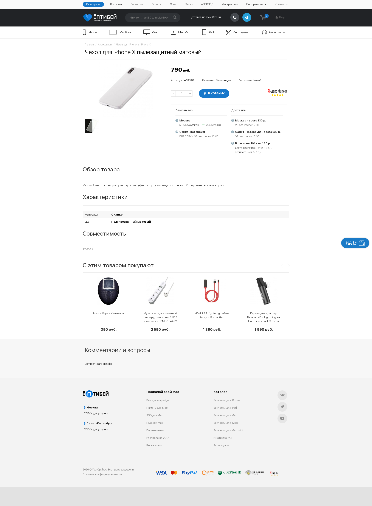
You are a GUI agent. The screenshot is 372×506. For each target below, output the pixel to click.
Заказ (189, 4)
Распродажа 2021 (158, 437)
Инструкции (230, 4)
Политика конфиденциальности (102, 474)
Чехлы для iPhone (126, 44)
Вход (282, 17)
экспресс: (241, 152)
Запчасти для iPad (225, 407)
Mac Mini (184, 32)
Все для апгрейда (157, 400)
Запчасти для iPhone (227, 400)
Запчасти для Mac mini (228, 430)
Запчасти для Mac (225, 415)
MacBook (125, 32)
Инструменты (223, 437)
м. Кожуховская (189, 125)
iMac (155, 32)
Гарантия (137, 4)
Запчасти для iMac (226, 422)
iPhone (92, 32)
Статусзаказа (351, 243)
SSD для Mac (154, 415)
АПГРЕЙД (207, 4)
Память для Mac (156, 407)
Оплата (156, 4)
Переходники (155, 430)
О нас (173, 4)
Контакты (281, 4)
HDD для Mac (154, 422)
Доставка (116, 4)
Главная (89, 44)
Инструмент (241, 32)
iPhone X (145, 44)
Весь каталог (154, 445)
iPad (211, 32)
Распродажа (93, 4)
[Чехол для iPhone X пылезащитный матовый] (126, 90)
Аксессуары (277, 32)
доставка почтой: (246, 147)
